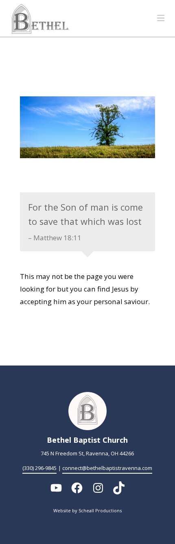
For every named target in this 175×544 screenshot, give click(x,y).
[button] (160, 18)
